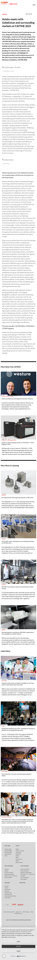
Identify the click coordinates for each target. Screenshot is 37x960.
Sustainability (23, 879)
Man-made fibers (8, 850)
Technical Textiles (20, 850)
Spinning (7, 869)
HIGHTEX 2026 (7, 889)
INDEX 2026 (7, 891)
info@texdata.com (18, 913)
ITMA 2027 (7, 886)
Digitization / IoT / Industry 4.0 (27, 874)
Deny (18, 941)
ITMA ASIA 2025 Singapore (10, 896)
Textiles (17, 845)
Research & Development (26, 872)
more (18, 951)
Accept (18, 946)
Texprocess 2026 (8, 894)
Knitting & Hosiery (9, 872)
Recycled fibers (8, 852)
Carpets (17, 860)
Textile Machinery (9, 866)
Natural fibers (8, 849)
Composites (18, 854)
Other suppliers (8, 877)
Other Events (8, 897)
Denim (17, 857)
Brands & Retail (19, 862)
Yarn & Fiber (7, 845)
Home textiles (19, 859)
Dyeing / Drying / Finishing (11, 876)
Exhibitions (7, 882)
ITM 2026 (6, 887)
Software (22, 876)
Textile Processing (24, 869)
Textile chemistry (24, 877)
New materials (8, 854)
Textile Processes (24, 866)
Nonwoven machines (9, 874)
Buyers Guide (22, 882)
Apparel (17, 855)
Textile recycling (24, 871)
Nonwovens (18, 852)
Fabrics (17, 849)
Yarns (6, 855)
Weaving (6, 871)
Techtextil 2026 (8, 892)
